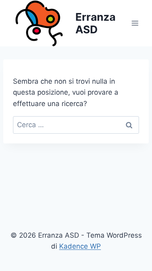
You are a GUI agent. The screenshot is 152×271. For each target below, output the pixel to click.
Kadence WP (80, 246)
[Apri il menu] (134, 23)
